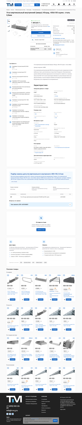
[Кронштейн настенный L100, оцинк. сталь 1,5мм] (13, 319)
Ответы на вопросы (45, 408)
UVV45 (56, 96)
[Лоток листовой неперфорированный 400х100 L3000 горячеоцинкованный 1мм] (69, 288)
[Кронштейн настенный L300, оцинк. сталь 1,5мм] (13, 379)
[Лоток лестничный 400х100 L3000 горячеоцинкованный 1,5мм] (55, 288)
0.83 (56, 117)
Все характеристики (57, 35)
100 (56, 114)
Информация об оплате (59, 44)
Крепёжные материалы (31, 401)
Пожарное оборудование (31, 403)
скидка (48, 26)
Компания (44, 396)
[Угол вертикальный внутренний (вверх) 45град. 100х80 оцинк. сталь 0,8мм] (69, 349)
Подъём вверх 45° (39, 152)
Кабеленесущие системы (20, 9)
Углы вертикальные (36, 9)
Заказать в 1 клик (41, 35)
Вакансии (43, 410)
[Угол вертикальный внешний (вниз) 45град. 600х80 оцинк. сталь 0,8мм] (55, 349)
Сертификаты (33, 0)
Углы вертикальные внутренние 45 (48, 9)
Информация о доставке (60, 38)
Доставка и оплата (19, 0)
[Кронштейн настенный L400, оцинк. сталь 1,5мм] (55, 379)
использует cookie (34, 418)
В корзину (41, 32)
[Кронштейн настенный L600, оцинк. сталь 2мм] (69, 379)
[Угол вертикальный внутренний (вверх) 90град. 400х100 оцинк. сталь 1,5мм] (41, 288)
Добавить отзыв (41, 229)
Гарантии (28, 0)
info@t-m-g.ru (44, 5)
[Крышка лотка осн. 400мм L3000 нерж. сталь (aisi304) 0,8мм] (27, 349)
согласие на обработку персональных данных (67, 406)
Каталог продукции (31, 396)
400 (35, 114)
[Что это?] (40, 98)
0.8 (35, 117)
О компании (9, 0)
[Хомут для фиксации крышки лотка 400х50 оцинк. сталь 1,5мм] (27, 288)
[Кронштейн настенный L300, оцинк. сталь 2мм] (27, 379)
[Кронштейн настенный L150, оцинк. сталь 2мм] (69, 319)
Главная (8, 9)
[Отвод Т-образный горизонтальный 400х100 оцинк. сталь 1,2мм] (13, 288)
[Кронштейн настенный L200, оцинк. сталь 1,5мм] (27, 319)
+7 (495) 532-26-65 (45, 3)
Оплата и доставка (45, 401)
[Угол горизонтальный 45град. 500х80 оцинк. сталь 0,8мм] (41, 349)
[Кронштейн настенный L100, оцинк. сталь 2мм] (55, 319)
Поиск (37, 4)
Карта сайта (62, 409)
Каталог (19, 4)
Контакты (38, 0)
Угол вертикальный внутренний (62, 147)
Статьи (13, 0)
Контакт (28, 415)
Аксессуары (29, 9)
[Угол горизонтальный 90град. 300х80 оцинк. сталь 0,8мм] (13, 349)
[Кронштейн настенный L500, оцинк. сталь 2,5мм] (41, 379)
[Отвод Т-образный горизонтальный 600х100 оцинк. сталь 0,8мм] (41, 319)
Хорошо (55, 420)
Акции (24, 0)
